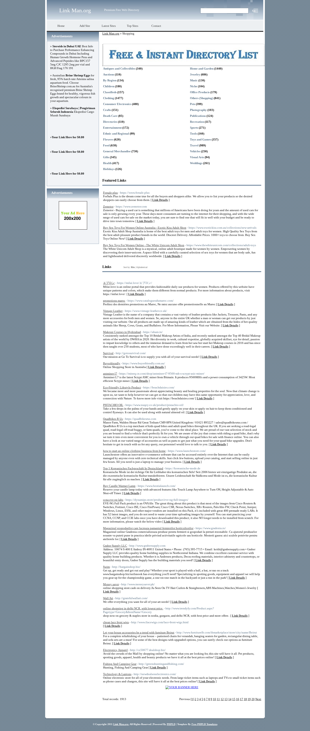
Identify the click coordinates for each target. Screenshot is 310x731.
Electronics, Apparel (115, 650)
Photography (198, 110)
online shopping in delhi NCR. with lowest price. (133, 608)
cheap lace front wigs (116, 622)
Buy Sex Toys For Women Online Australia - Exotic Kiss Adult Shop (144, 227)
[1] (192, 699)
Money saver (111, 584)
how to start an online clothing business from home (134, 451)
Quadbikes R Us (113, 419)
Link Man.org (75, 10)
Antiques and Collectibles (119, 68)
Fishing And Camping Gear (119, 664)
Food (106, 145)
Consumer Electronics (117, 104)
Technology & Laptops (117, 674)
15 (233, 699)
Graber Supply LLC (115, 545)
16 (237, 699)
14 (229, 699)
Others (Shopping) (201, 98)
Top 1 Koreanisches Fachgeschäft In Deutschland (133, 468)
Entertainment (112, 127)
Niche (193, 86)
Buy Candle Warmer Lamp (119, 486)
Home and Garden (202, 68)
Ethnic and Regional (116, 133)
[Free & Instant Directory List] (183, 65)
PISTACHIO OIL (113, 405)
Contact (156, 26)
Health (107, 163)
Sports (194, 127)
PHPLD (171, 724)
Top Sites (132, 26)
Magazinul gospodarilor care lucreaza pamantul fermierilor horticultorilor (148, 528)
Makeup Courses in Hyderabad (122, 332)
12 (222, 699)
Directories (110, 121)
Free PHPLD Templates (204, 724)
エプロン (109, 283)
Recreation (197, 121)
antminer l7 (110, 373)
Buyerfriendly (111, 363)
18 (245, 699)
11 (218, 699)
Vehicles (195, 151)
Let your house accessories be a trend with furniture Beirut (138, 632)
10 (214, 699)
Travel (194, 145)
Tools (193, 133)
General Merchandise (117, 151)
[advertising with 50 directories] (181, 687)
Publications (198, 116)
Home (61, 26)
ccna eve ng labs (113, 499)
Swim (106, 566)
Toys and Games (200, 139)
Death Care (110, 116)
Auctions (108, 74)
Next (258, 699)
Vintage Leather (113, 311)
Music (194, 80)
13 (226, 699)
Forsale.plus (110, 192)
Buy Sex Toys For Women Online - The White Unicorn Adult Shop (143, 245)
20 (253, 699)
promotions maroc (114, 300)
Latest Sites (109, 26)
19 (249, 699)
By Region (109, 80)
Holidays (109, 169)
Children (108, 86)
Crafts (107, 110)
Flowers (108, 139)
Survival (108, 353)
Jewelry (195, 74)
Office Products (200, 92)
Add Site (84, 26)
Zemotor (108, 206)
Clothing (108, 98)
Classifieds (110, 92)
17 (241, 699)
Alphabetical (142, 267)
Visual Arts (197, 157)
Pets (192, 104)
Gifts (106, 157)
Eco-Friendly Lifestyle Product (122, 387)
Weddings (196, 163)
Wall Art (108, 598)
